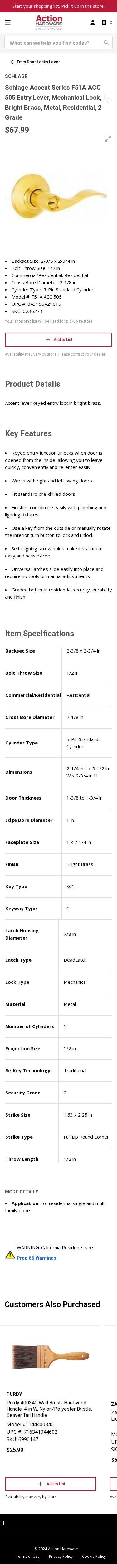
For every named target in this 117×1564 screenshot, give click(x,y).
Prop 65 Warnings (36, 1258)
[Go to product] (50, 1356)
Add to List (63, 339)
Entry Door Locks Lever (38, 62)
